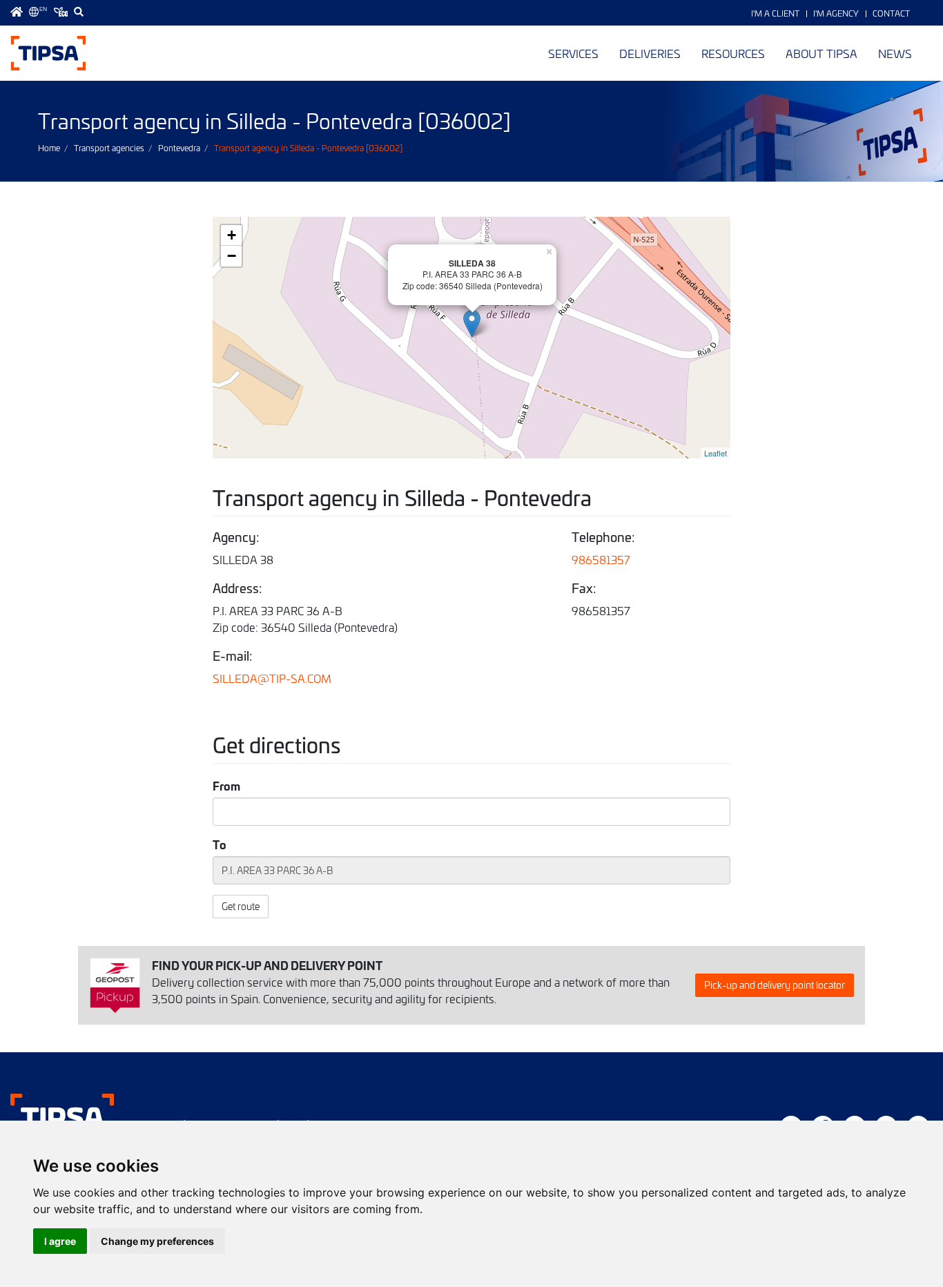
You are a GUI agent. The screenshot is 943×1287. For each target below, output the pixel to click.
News (895, 53)
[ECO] (61, 11)
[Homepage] (16, 11)
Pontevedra (179, 147)
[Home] (48, 53)
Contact (891, 13)
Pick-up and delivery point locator (774, 984)
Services (573, 53)
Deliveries (650, 53)
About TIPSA (821, 53)
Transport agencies (109, 147)
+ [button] (231, 235)
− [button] (231, 255)
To (219, 844)
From (226, 785)
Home (49, 147)
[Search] (79, 11)
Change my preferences (157, 1241)
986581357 (601, 559)
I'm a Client (775, 13)
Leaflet (715, 452)
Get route (241, 906)
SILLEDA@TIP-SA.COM (272, 678)
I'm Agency (836, 13)
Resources (733, 53)
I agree (60, 1241)
